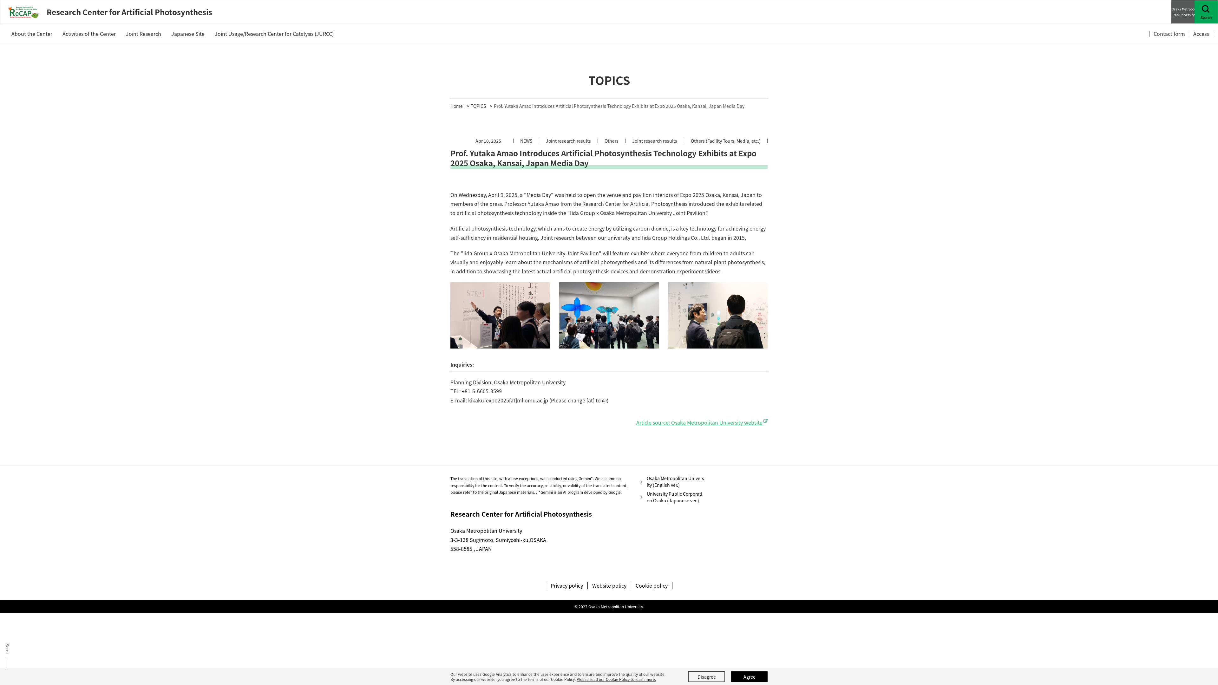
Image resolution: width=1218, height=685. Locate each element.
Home (456, 106)
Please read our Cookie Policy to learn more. (616, 679)
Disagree (706, 677)
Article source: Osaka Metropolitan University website (699, 422)
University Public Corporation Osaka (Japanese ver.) (674, 497)
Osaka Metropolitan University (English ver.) (675, 481)
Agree (749, 677)
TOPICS (478, 106)
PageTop (1203, 656)
